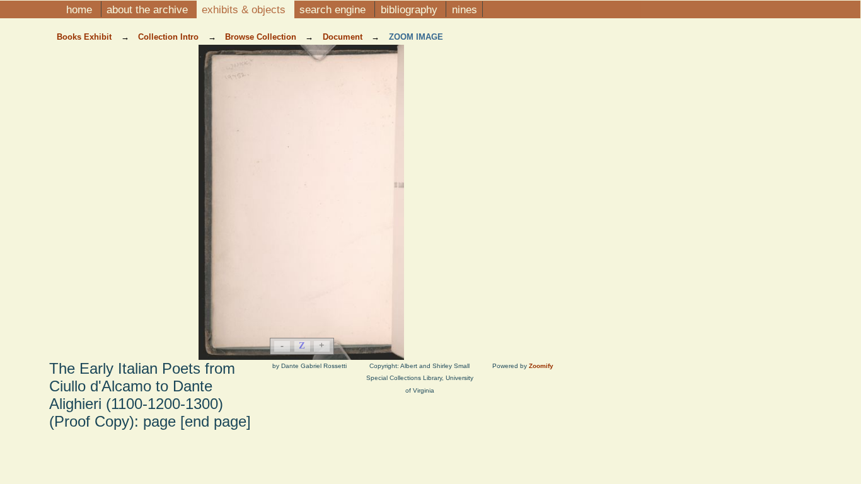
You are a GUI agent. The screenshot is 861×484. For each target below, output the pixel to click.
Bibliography (411, 9)
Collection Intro (169, 37)
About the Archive (149, 9)
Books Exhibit (85, 37)
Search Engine (334, 9)
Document (344, 37)
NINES (464, 9)
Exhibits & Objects (245, 9)
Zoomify (541, 365)
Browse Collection (262, 37)
